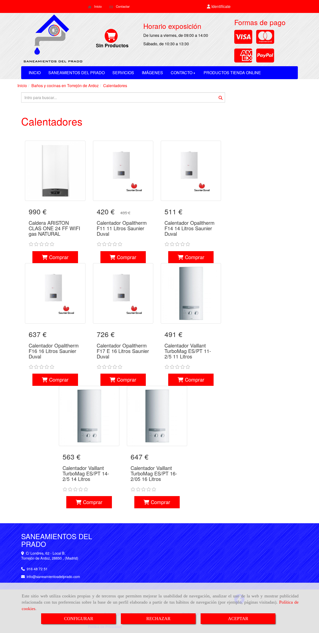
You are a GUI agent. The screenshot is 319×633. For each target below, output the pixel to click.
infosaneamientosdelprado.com (53, 576)
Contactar (122, 6)
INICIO (35, 72)
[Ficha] (55, 171)
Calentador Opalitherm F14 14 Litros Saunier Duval (189, 228)
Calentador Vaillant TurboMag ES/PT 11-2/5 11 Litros (187, 351)
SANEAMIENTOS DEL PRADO (76, 72)
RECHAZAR (158, 618)
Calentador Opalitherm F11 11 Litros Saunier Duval (122, 228)
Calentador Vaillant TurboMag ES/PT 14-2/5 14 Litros (86, 473)
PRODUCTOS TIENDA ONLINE (232, 72)
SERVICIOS (123, 72)
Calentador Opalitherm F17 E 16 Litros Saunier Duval (123, 351)
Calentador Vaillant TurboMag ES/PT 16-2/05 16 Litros (154, 473)
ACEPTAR (238, 618)
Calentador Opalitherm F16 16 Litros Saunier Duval (54, 351)
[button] (219, 6)
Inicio (97, 6)
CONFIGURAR (78, 618)
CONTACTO (182, 72)
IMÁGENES (152, 72)
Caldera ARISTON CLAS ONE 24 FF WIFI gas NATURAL (54, 228)
